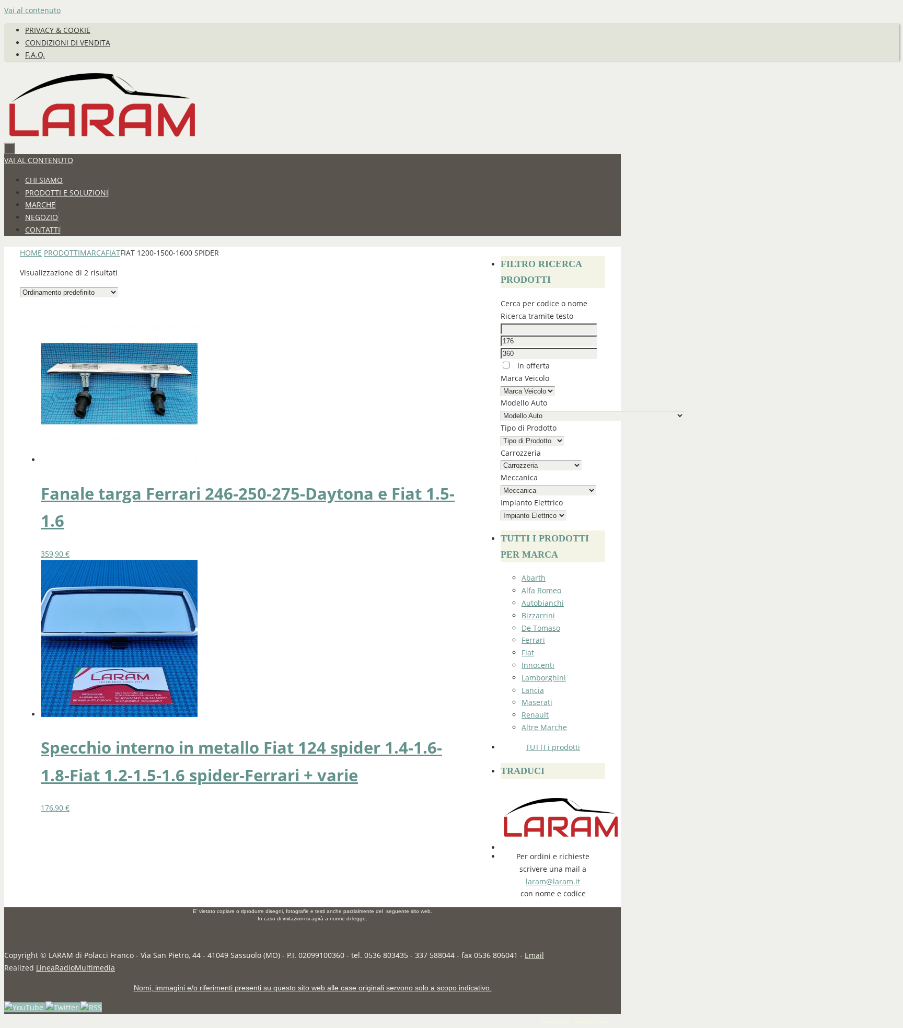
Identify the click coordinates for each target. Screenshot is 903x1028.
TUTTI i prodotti (553, 747)
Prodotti (62, 253)
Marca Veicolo (525, 378)
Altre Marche (544, 727)
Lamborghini (544, 678)
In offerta (532, 366)
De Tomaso (541, 628)
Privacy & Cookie (57, 30)
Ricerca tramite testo (537, 316)
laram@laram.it (553, 881)
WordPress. (592, 1019)
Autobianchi (543, 603)
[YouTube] (24, 1007)
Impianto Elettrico (532, 502)
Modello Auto (524, 403)
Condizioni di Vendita (67, 43)
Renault (535, 715)
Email (534, 955)
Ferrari (533, 640)
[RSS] (91, 1007)
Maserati (537, 702)
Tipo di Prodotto (529, 428)
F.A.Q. (35, 55)
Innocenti (538, 665)
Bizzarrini (538, 615)
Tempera (553, 1019)
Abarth (534, 578)
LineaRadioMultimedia (75, 968)
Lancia (533, 690)
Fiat (113, 253)
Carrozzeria (521, 453)
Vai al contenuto (32, 10)
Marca (93, 253)
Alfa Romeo (541, 590)
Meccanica (519, 477)
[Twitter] (62, 1007)
